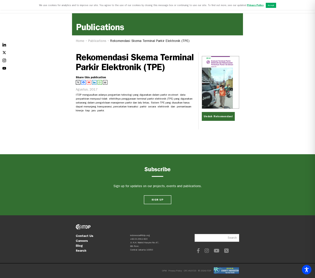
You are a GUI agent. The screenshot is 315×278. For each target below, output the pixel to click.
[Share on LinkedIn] (94, 82)
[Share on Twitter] (78, 82)
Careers (82, 241)
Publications (97, 41)
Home (80, 41)
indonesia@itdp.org (140, 235)
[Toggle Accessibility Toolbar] (307, 270)
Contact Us (84, 236)
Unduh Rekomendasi (218, 116)
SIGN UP (157, 199)
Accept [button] (271, 5)
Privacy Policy (175, 270)
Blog (79, 246)
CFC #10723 (190, 270)
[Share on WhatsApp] (99, 82)
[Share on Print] (105, 82)
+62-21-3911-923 (138, 239)
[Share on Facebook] (83, 82)
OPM (164, 270)
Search (81, 250)
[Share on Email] (89, 82)
